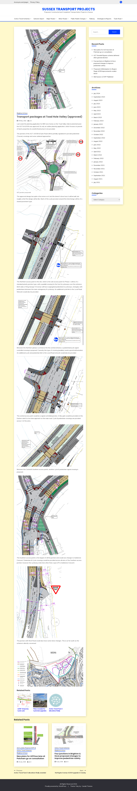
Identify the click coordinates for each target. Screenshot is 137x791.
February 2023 (99, 121)
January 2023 (98, 124)
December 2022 (99, 128)
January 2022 (98, 162)
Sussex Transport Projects (68, 9)
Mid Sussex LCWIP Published (103, 77)
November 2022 (99, 131)
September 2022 (99, 138)
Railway (92, 19)
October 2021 (98, 172)
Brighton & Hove (22, 113)
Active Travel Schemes (22, 19)
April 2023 (97, 114)
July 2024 (97, 93)
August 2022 (98, 141)
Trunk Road (117, 19)
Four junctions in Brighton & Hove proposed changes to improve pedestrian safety (68, 756)
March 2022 (98, 155)
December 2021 (99, 165)
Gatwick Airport (39, 19)
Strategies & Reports (104, 19)
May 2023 (97, 110)
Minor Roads (63, 19)
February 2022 (99, 158)
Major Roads (51, 19)
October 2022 (98, 134)
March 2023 (98, 117)
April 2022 (97, 151)
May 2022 (97, 148)
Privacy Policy (35, 2)
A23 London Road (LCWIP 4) (26, 748)
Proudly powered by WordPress (56, 786)
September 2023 (99, 97)
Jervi (30, 121)
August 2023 (98, 100)
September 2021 (99, 175)
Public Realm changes (78, 19)
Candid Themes (87, 786)
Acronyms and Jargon (21, 2)
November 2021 (99, 169)
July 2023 (97, 104)
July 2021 (97, 182)
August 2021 (98, 179)
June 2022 (97, 145)
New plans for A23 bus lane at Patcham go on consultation (31, 757)
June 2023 (97, 107)
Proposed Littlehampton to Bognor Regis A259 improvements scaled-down (105, 71)
